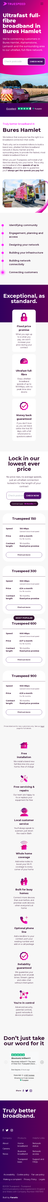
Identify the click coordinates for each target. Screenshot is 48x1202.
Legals (42, 1179)
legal (42, 726)
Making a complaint (12, 1179)
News (5, 1154)
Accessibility (9, 1174)
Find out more (24, 555)
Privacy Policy (30, 1179)
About (5, 1143)
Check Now (36, 61)
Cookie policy (23, 1174)
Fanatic (14, 1197)
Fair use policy (37, 1174)
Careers (6, 1148)
